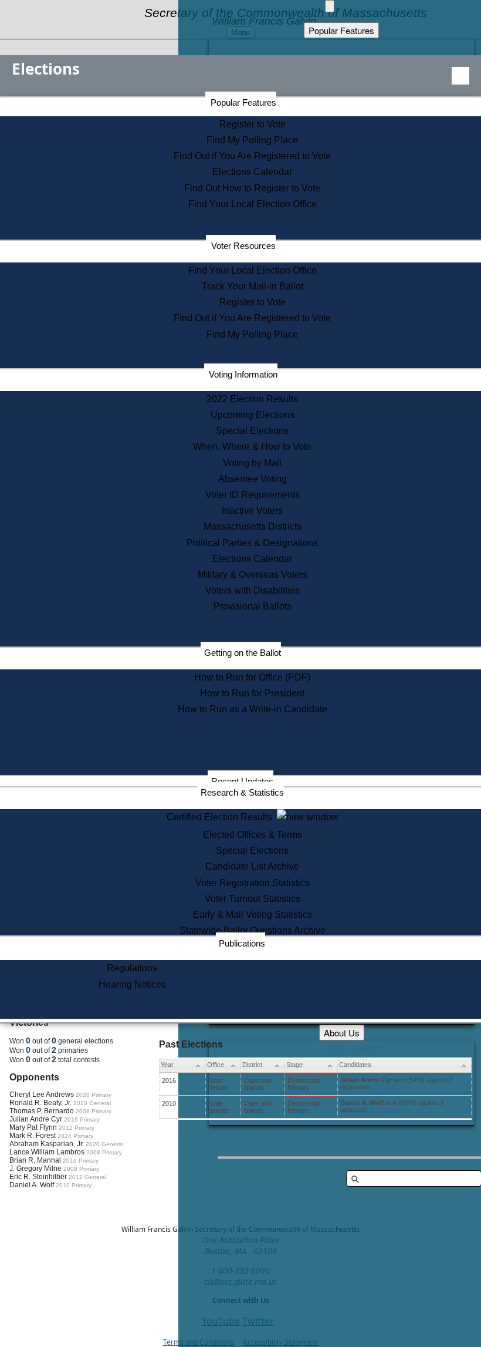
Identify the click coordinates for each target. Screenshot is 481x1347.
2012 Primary (76, 1127)
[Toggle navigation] (460, 76)
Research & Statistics (242, 792)
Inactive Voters (252, 511)
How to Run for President (252, 693)
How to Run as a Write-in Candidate (252, 709)
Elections (46, 68)
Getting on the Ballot (242, 653)
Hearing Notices (132, 984)
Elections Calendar (252, 172)
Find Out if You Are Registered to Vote (252, 156)
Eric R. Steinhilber (38, 1177)
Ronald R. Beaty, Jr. (40, 1103)
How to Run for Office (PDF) (252, 677)
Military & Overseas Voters (252, 575)
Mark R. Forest (32, 1136)
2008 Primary (93, 1111)
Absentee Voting (252, 479)
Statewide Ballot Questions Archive (252, 930)
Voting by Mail (252, 463)
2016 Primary (82, 1119)
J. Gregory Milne (35, 1168)
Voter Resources (243, 246)
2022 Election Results (252, 399)
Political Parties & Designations (252, 543)
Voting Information (243, 374)
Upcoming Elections (252, 415)
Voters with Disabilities (252, 590)
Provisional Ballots (253, 606)
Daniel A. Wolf (31, 1185)
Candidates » (392, 1086)
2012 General (87, 1177)
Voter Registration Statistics (252, 883)
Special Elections (252, 431)
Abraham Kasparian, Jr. (46, 1144)
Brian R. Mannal (35, 1160)
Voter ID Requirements (252, 495)
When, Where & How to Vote (252, 447)
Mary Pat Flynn (33, 1127)
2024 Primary (75, 1136)
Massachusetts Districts (253, 526)
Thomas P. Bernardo (41, 1111)
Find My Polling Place (252, 140)
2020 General (92, 1103)
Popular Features (243, 102)
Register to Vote (252, 124)
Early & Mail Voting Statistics (252, 915)
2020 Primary (93, 1095)
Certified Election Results (222, 817)
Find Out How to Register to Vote (252, 188)
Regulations (132, 968)
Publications (242, 943)
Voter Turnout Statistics (252, 899)
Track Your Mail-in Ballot (252, 286)
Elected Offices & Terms (252, 835)
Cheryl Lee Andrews (41, 1094)
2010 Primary (74, 1185)
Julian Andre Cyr (35, 1119)
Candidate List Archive (252, 866)
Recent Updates (242, 781)
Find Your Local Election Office (252, 204)
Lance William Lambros (46, 1152)
